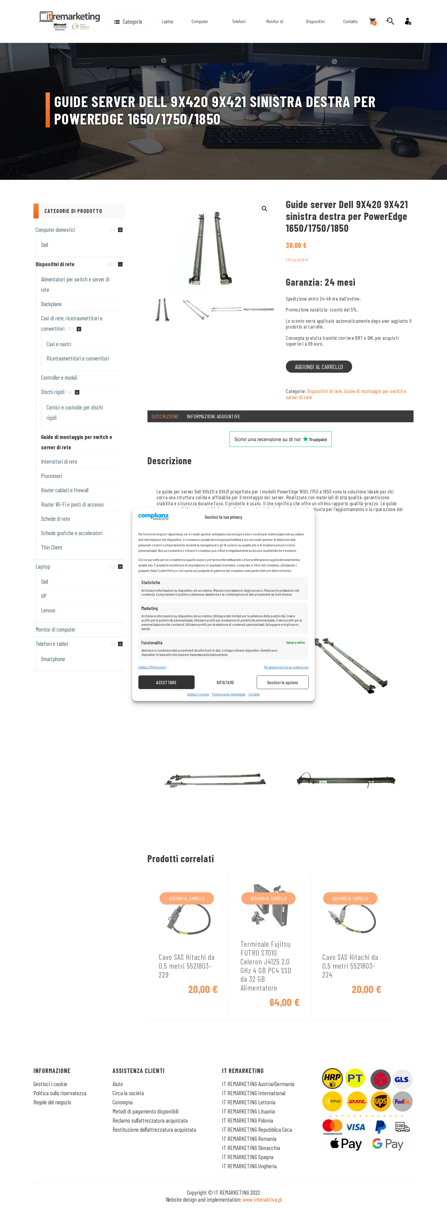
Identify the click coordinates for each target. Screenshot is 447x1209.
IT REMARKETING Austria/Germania (258, 1083)
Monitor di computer (274, 42)
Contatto (254, 694)
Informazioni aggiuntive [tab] (214, 416)
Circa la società (128, 1092)
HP (44, 595)
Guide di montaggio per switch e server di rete (346, 394)
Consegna (123, 1102)
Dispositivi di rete (315, 42)
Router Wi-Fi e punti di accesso (72, 504)
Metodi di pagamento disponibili (145, 1111)
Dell (44, 244)
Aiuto (118, 1083)
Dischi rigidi (52, 391)
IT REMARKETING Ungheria (249, 1165)
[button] (128, 21)
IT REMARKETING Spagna (247, 1156)
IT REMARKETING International (253, 1092)
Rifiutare (225, 682)
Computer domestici (200, 42)
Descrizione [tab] (165, 416)
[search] (390, 21)
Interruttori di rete (59, 461)
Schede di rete (55, 518)
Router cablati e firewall (64, 489)
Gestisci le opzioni (282, 682)
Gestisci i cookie (198, 694)
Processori (51, 475)
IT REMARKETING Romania (249, 1138)
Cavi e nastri (59, 343)
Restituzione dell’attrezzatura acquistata (154, 1129)
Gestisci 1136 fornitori (152, 667)
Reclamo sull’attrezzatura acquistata (150, 1120)
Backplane (51, 303)
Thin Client (51, 547)
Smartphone (53, 658)
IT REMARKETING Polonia (247, 1120)
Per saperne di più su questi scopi (286, 667)
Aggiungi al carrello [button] (187, 898)
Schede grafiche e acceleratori (71, 532)
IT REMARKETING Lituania (248, 1111)
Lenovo (48, 610)
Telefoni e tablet (239, 42)
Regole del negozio (52, 1102)
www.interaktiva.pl (262, 1199)
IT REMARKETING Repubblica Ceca (257, 1129)
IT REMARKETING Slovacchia (251, 1147)
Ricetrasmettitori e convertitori (78, 358)
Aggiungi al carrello (319, 366)
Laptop (167, 21)
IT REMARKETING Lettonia (248, 1102)
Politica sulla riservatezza (228, 694)
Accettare (166, 682)
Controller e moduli (59, 377)
